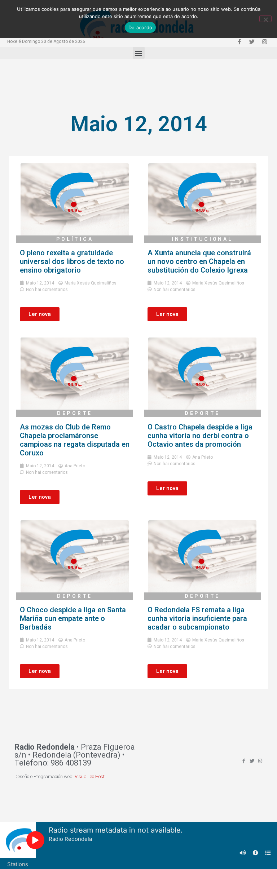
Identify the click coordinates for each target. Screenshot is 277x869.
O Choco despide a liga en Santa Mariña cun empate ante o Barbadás (73, 618)
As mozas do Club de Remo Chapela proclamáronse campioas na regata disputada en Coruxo (74, 440)
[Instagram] (264, 41)
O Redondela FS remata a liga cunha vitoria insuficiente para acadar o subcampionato (197, 618)
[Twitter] (251, 41)
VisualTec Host (90, 776)
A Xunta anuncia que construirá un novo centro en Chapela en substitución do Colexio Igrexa (199, 261)
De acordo (140, 27)
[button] (139, 53)
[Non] (265, 19)
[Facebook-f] (239, 41)
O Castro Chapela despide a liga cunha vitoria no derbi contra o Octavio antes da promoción (200, 436)
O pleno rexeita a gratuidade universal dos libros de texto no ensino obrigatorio (72, 261)
